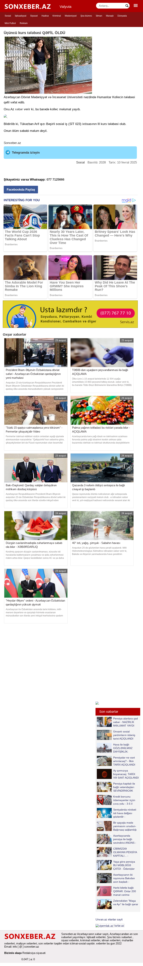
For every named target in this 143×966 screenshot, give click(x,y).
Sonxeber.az (12, 143)
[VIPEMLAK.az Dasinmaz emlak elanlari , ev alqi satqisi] (104, 925)
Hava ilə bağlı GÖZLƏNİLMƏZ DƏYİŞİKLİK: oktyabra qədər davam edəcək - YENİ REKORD (115, 748)
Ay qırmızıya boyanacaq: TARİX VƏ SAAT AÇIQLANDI (126, 774)
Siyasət (34, 16)
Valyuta (66, 7)
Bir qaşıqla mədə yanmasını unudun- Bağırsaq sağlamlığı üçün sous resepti (125, 826)
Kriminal (57, 16)
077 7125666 (55, 179)
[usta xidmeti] (70, 313)
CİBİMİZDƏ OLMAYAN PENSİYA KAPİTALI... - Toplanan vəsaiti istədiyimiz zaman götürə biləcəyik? (117, 852)
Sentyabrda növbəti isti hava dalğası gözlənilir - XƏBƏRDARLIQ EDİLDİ (116, 813)
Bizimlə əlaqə (13, 952)
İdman (99, 16)
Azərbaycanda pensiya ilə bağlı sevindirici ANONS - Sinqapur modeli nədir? (116, 839)
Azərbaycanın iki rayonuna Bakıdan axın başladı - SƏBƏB (124, 878)
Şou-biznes (86, 16)
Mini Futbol (10, 23)
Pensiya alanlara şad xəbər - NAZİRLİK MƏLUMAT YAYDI (125, 722)
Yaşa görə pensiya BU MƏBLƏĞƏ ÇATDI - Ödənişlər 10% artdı (124, 865)
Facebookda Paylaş (21, 189)
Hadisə (45, 16)
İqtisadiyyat (20, 16)
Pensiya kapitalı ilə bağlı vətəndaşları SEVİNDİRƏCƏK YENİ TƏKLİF (124, 787)
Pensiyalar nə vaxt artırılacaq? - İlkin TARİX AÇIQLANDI (124, 761)
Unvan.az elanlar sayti (109, 919)
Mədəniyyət (71, 16)
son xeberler (45, 943)
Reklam (24, 23)
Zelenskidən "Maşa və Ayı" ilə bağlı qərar (125, 902)
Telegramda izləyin (26, 152)
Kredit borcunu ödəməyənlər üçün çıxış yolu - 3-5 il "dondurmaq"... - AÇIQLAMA (116, 800)
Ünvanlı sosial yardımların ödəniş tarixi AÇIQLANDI (124, 735)
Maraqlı (110, 16)
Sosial (8, 16)
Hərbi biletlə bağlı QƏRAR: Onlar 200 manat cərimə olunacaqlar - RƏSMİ (125, 891)
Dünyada (122, 16)
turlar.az (119, 925)
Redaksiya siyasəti (33, 952)
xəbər (19, 109)
